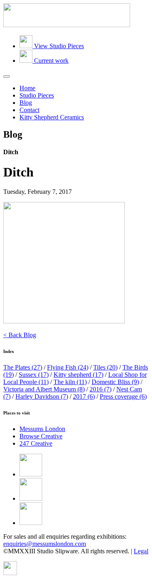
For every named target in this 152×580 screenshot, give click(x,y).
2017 (84, 396)
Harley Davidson (41, 396)
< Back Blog (19, 334)
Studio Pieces (36, 95)
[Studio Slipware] (66, 24)
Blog (25, 102)
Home (27, 88)
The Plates (22, 367)
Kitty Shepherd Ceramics (51, 117)
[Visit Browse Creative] (10, 572)
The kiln (70, 381)
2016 (100, 389)
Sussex (34, 374)
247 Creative (35, 443)
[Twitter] (30, 498)
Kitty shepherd (78, 374)
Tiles (105, 367)
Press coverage (123, 396)
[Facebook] (30, 474)
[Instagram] (30, 522)
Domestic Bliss (115, 381)
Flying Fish (67, 367)
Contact (29, 109)
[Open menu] (6, 76)
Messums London (42, 428)
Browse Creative (40, 436)
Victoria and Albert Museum (44, 389)
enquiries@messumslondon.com (44, 543)
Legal (141, 551)
